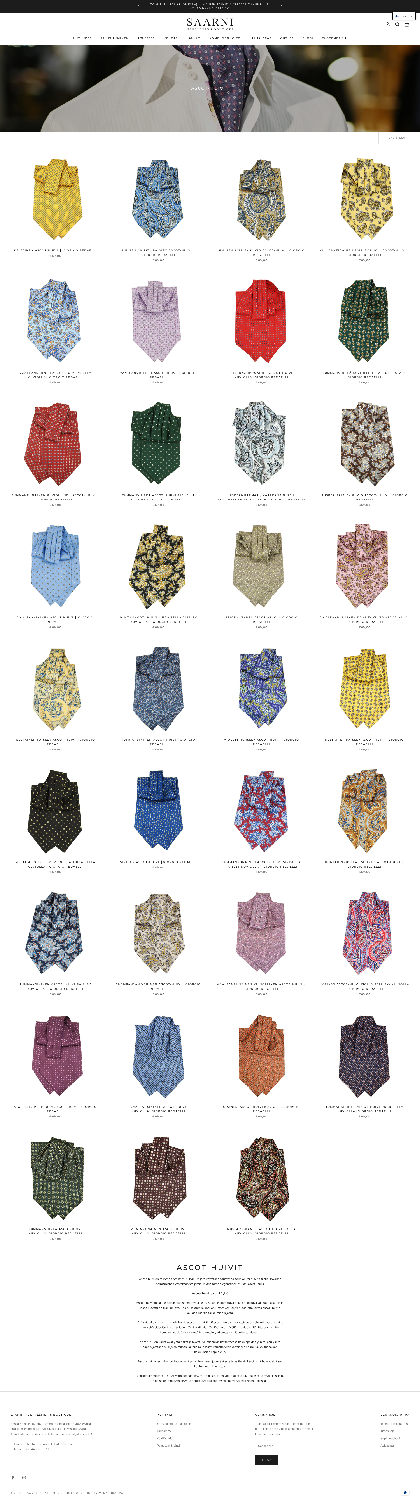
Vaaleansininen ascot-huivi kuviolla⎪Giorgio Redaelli (158, 1109)
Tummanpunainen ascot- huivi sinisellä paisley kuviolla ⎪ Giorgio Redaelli (261, 864)
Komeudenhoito (225, 38)
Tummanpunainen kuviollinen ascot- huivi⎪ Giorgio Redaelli (55, 497)
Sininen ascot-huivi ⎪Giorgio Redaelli (158, 862)
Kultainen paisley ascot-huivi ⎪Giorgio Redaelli (55, 742)
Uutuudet (82, 38)
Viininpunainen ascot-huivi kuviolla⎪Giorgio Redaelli (158, 1231)
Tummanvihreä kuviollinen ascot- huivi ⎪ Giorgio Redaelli (364, 375)
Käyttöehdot (165, 1438)
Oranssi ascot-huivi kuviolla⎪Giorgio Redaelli (261, 1109)
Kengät (171, 38)
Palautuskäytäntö (169, 1446)
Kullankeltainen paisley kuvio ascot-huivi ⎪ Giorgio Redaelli (365, 252)
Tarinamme (164, 1431)
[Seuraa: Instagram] (24, 1477)
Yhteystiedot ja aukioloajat (174, 1424)
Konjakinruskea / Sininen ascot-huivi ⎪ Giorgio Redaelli (364, 864)
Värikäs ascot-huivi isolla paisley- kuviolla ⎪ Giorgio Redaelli (364, 986)
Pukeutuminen (115, 38)
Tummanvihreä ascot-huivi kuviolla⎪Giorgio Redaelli (55, 1231)
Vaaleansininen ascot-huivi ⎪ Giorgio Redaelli (56, 619)
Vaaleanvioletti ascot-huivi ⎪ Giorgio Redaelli (158, 375)
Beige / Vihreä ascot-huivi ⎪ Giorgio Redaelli (261, 619)
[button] (404, 16)
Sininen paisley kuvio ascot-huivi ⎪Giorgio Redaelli (261, 252)
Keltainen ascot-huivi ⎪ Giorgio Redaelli (55, 250)
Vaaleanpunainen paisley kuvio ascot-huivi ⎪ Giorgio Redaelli (364, 619)
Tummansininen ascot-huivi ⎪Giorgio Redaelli (158, 742)
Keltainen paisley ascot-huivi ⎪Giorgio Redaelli (364, 742)
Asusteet (146, 38)
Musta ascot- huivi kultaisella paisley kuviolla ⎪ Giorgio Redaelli (158, 619)
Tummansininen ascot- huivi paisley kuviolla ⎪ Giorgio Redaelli (55, 986)
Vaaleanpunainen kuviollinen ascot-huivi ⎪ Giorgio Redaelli (261, 986)
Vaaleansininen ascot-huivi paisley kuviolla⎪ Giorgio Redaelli (55, 375)
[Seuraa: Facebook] (12, 1477)
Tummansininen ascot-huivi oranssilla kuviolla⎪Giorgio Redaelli (365, 1109)
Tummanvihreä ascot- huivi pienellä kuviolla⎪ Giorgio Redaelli (158, 497)
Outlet (287, 38)
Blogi (307, 38)
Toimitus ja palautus (394, 1424)
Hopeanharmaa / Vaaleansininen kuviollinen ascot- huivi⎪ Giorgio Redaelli (261, 497)
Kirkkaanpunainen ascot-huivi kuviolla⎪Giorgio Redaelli (261, 375)
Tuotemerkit (334, 38)
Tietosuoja (387, 1431)
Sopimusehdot (390, 1438)
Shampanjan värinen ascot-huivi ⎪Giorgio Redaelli (158, 986)
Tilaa (266, 1460)
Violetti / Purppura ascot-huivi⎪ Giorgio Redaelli (55, 1109)
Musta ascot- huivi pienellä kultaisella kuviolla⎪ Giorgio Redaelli (55, 864)
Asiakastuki (388, 1446)
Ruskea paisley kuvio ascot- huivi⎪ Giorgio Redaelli (364, 497)
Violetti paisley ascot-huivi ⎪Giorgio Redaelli (261, 742)
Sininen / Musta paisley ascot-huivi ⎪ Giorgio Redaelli (159, 252)
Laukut (194, 38)
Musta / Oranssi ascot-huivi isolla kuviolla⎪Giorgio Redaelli (261, 1231)
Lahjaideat (261, 38)
